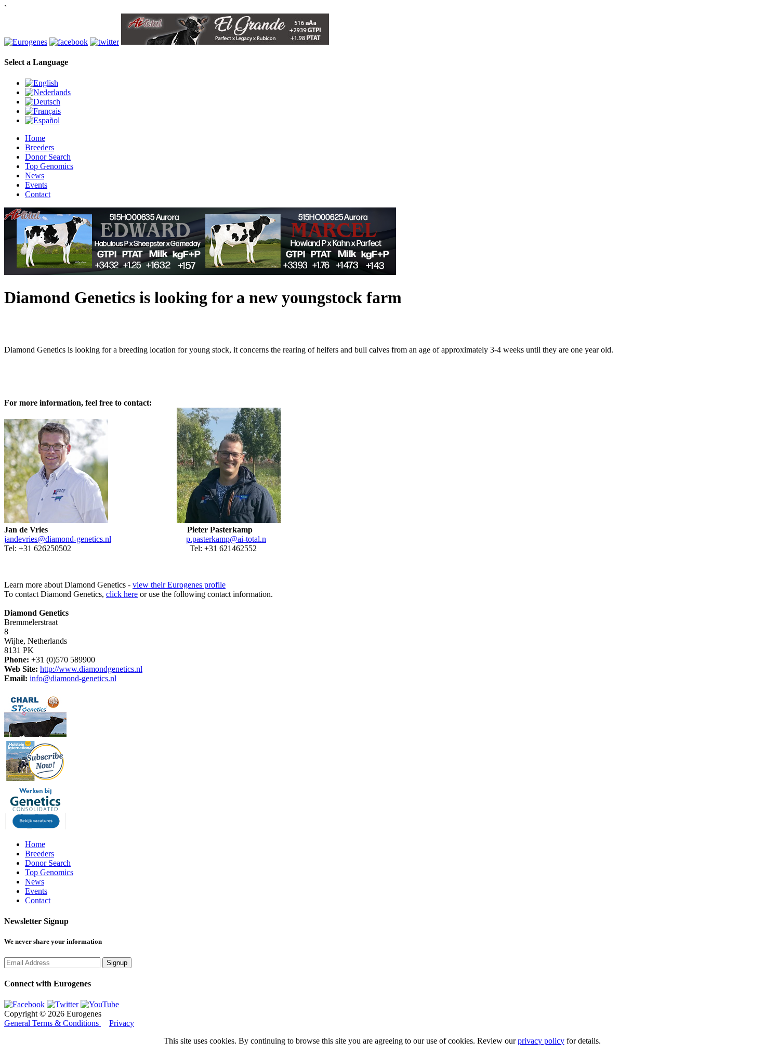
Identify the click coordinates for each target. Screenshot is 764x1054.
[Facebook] (24, 1004)
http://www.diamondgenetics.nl (91, 669)
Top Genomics (49, 166)
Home (35, 138)
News (34, 175)
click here (122, 594)
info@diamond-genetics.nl (73, 678)
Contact (37, 194)
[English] (41, 83)
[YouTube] (100, 1004)
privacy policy (541, 1040)
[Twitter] (62, 1004)
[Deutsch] (42, 101)
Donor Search (48, 156)
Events (36, 184)
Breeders (39, 147)
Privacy (121, 1023)
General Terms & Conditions (52, 1023)
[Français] (43, 111)
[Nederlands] (48, 92)
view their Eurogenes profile (179, 584)
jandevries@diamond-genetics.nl (57, 539)
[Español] (42, 120)
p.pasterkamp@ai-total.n (226, 539)
